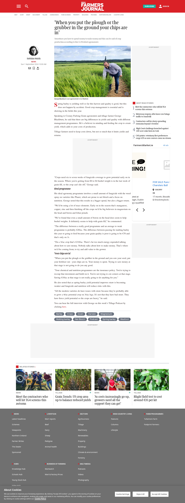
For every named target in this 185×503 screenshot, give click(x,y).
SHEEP (28, 15)
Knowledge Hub (18, 469)
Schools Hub (17, 474)
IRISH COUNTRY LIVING (122, 414)
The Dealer (16, 446)
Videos (81, 474)
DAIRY (22, 15)
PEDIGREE (94, 15)
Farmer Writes (18, 441)
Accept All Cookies (159, 494)
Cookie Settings (122, 494)
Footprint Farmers (151, 424)
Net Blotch (80, 319)
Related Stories (27, 367)
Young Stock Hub (19, 480)
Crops (70, 313)
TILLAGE (44, 15)
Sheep (47, 435)
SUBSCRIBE (149, 6)
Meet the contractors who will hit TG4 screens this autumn (32, 400)
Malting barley (63, 319)
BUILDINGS (85, 15)
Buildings (82, 446)
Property (81, 441)
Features (114, 419)
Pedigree (48, 441)
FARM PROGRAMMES (154, 414)
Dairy (47, 430)
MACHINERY (36, 15)
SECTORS (84, 414)
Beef (47, 424)
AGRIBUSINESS (54, 15)
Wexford (124, 319)
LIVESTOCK (51, 414)
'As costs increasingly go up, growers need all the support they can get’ (112, 400)
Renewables (83, 435)
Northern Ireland (19, 435)
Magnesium (106, 313)
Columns (114, 424)
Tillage (81, 424)
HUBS (16, 464)
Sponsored (16, 452)
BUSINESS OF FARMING (56, 464)
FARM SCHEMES (66, 15)
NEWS (18, 393)
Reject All (140, 494)
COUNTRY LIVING (119, 15)
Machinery (82, 430)
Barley (59, 313)
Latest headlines (19, 419)
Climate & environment (88, 452)
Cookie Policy (40, 499)
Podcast (94, 319)
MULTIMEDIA (85, 464)
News (33, 62)
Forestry (81, 458)
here (64, 306)
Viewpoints (16, 430)
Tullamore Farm (150, 419)
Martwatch (49, 469)
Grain (80, 313)
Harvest (92, 313)
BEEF (15, 15)
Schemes (16, 424)
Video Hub (16, 485)
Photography (83, 480)
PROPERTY (76, 15)
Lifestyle (114, 430)
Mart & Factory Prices (54, 474)
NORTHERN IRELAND (105, 15)
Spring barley (109, 319)
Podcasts (81, 469)
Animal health (51, 446)
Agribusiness (83, 419)
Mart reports (50, 419)
